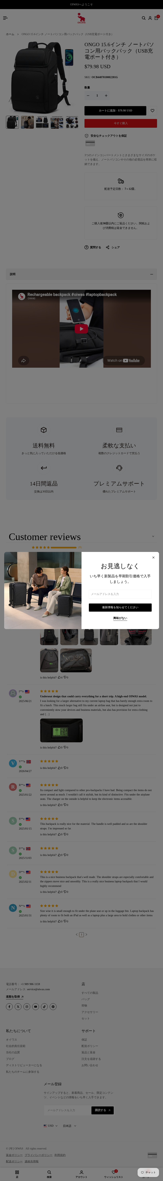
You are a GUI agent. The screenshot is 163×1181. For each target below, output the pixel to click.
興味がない (120, 618)
